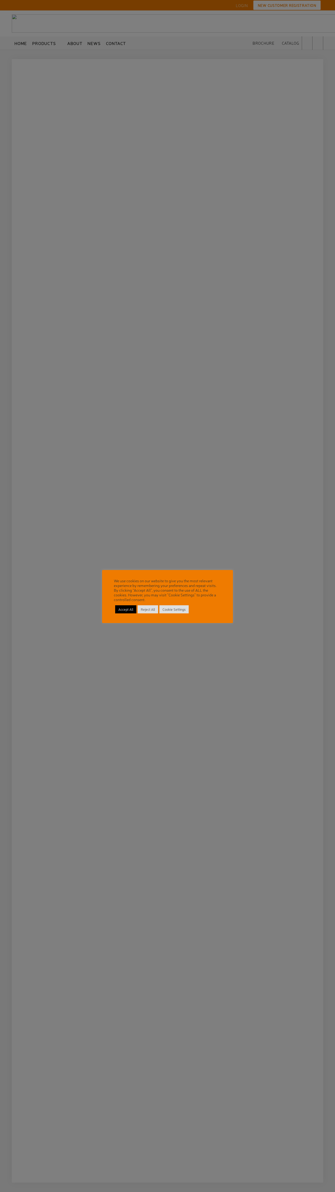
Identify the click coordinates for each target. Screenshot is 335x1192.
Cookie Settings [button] (174, 609)
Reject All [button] (148, 609)
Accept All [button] (125, 609)
